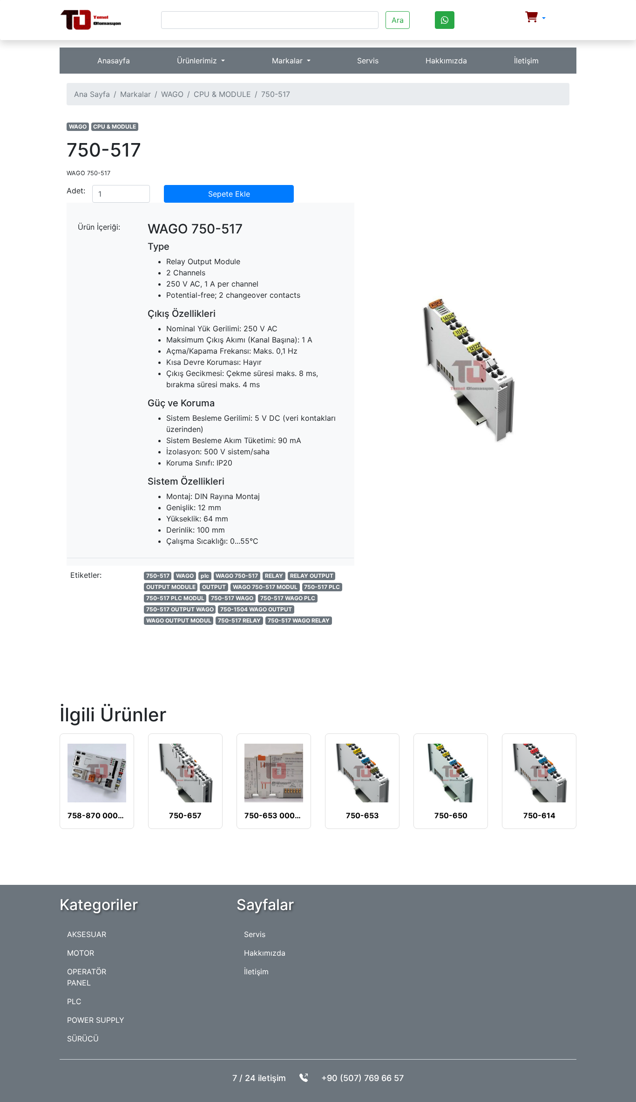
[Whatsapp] (444, 20)
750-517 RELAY (239, 620)
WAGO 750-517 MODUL (265, 586)
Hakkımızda (446, 60)
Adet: (76, 190)
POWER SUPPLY (95, 1020)
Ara (398, 20)
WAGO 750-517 (237, 575)
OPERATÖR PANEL (86, 977)
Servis (368, 60)
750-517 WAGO (232, 598)
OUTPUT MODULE (171, 586)
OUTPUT (214, 586)
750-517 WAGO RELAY (299, 620)
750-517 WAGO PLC (287, 598)
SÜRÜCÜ (83, 1038)
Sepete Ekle (229, 193)
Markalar (288, 60)
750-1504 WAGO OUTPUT (256, 609)
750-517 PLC (322, 586)
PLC (74, 1001)
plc (205, 575)
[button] (535, 18)
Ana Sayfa (92, 94)
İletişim (526, 60)
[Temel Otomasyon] (91, 20)
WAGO (172, 94)
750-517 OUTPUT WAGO (180, 609)
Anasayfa (113, 60)
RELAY (274, 575)
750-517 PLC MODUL (175, 598)
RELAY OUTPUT (311, 575)
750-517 (157, 575)
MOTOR (80, 953)
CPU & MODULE (222, 94)
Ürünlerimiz (198, 60)
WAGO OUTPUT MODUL (178, 620)
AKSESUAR (86, 934)
